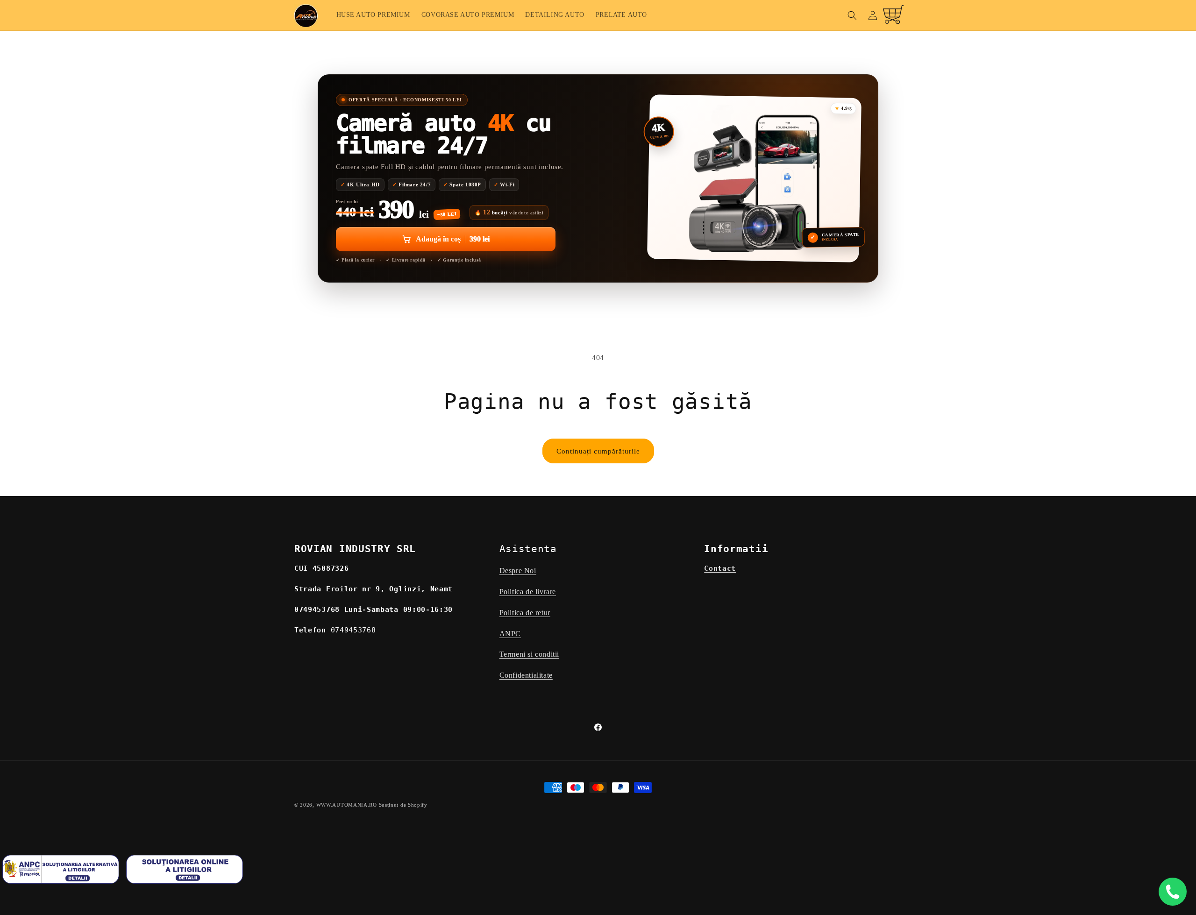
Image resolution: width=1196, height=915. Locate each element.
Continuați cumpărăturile (598, 451)
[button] (852, 15)
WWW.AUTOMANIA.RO (346, 805)
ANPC (510, 634)
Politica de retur (524, 613)
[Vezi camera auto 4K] (754, 179)
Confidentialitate (526, 675)
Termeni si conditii (529, 654)
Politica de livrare (527, 592)
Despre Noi (517, 571)
